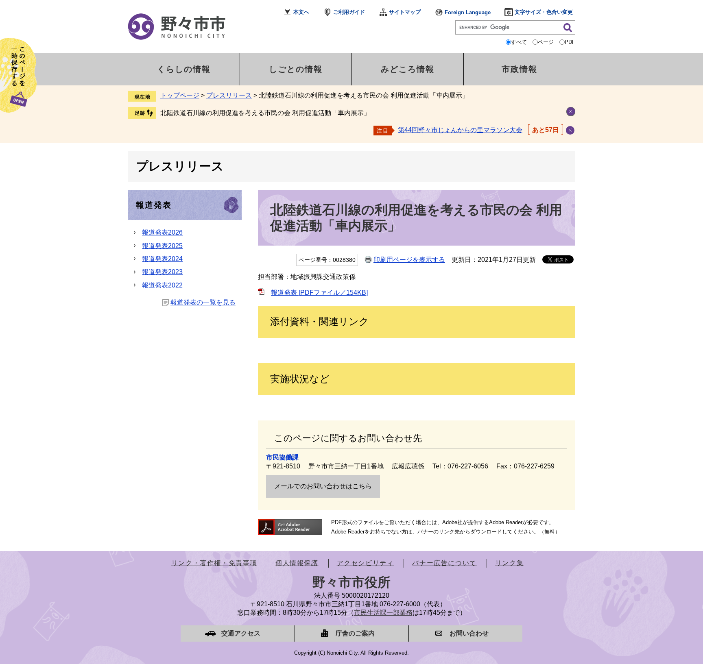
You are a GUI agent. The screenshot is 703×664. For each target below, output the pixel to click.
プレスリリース (229, 95)
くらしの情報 (184, 69)
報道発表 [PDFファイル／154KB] (319, 292)
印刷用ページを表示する (409, 259)
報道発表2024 (162, 258)
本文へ (301, 12)
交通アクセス (240, 633)
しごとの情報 (296, 69)
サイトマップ (405, 12)
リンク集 (509, 563)
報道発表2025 (162, 245)
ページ (546, 42)
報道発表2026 (162, 232)
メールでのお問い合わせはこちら (323, 486)
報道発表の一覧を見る (203, 302)
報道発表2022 (162, 285)
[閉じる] (570, 130)
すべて (519, 42)
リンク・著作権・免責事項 (214, 563)
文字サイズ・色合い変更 (544, 12)
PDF (570, 42)
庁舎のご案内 (355, 633)
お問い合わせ (469, 633)
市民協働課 (282, 457)
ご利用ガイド (349, 12)
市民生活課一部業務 (383, 612)
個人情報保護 (297, 563)
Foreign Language (468, 12)
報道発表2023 (162, 271)
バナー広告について (444, 563)
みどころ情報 (407, 69)
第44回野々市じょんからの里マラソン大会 (460, 129)
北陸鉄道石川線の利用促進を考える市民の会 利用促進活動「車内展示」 (265, 112)
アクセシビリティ (365, 563)
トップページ (179, 95)
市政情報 (519, 69)
